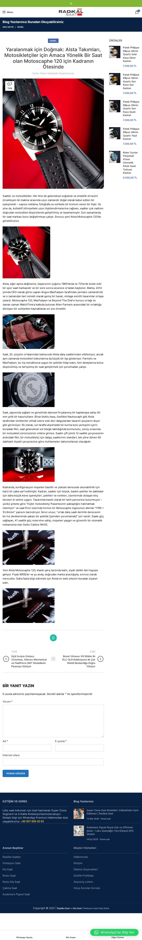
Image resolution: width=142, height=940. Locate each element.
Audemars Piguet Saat (16, 894)
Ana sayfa (8, 27)
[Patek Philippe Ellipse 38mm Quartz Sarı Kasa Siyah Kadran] (114, 111)
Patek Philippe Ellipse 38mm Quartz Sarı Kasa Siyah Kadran (131, 108)
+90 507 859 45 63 (32, 821)
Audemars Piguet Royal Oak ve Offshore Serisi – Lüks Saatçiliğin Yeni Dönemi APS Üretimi (110, 831)
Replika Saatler (12, 857)
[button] (114, 932)
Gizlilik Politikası (84, 875)
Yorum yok (105, 818)
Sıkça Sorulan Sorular (87, 888)
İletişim (78, 863)
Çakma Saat (10, 888)
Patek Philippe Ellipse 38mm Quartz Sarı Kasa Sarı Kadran (131, 81)
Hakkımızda (81, 857)
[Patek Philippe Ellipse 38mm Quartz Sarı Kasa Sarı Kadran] (114, 84)
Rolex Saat (9, 875)
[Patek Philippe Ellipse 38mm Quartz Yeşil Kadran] (114, 136)
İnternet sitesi (11, 755)
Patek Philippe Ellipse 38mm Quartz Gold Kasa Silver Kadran (131, 54)
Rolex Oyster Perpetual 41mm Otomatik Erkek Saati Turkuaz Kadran (130, 162)
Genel (20, 27)
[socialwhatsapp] (71, 3)
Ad (5, 741)
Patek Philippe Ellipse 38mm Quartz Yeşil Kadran (131, 133)
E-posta (61, 741)
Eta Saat (7, 869)
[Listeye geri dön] (53, 658)
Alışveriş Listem (83, 881)
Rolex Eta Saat (11, 881)
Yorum (8, 701)
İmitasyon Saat (11, 863)
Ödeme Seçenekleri (86, 869)
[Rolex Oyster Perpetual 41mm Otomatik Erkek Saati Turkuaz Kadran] (114, 165)
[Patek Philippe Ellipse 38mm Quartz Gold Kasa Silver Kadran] (114, 57)
